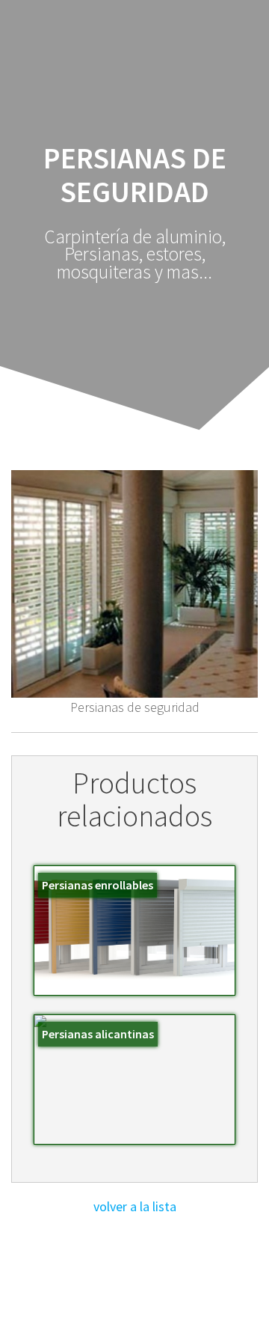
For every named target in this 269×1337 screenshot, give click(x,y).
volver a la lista (134, 1206)
